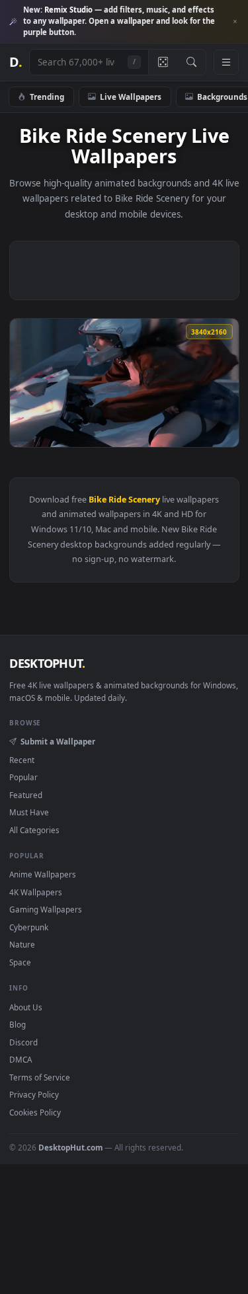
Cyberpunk (28, 927)
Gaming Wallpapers (45, 909)
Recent (21, 759)
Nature (22, 944)
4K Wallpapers (35, 892)
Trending (47, 96)
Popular (23, 777)
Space (20, 962)
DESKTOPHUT (47, 663)
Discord (23, 1042)
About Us (25, 1007)
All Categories (34, 830)
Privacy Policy (34, 1094)
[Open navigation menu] (226, 62)
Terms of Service (39, 1077)
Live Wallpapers (130, 96)
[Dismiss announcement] (234, 22)
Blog (17, 1024)
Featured (25, 794)
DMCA (20, 1059)
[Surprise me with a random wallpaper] (162, 62)
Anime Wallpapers (42, 874)
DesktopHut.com (70, 1147)
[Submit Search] (191, 62)
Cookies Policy (35, 1112)
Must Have (29, 812)
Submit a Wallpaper (58, 741)
